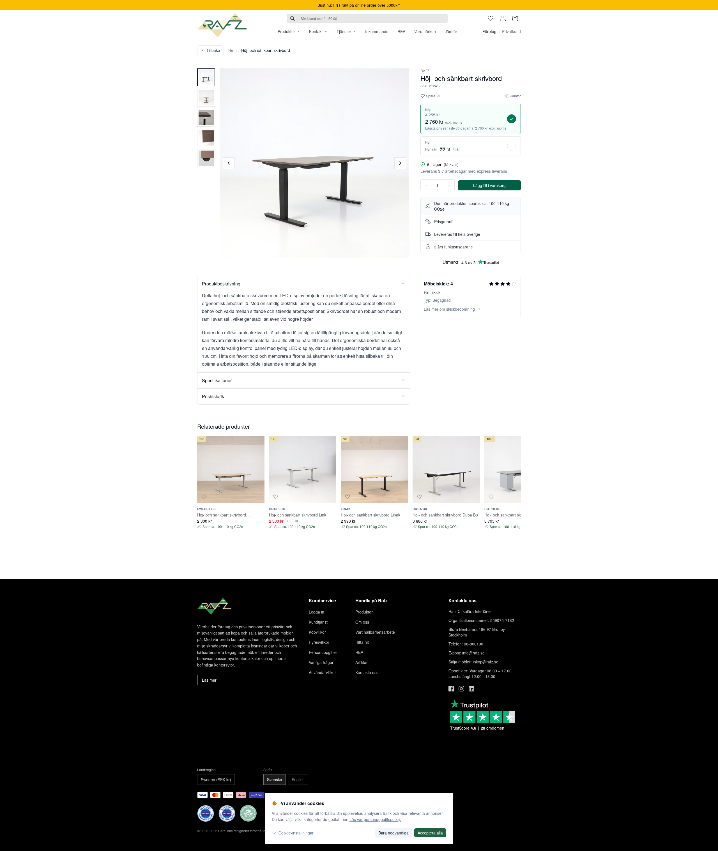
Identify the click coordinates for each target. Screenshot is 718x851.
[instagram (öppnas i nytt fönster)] (461, 688)
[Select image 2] (206, 98)
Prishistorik (213, 396)
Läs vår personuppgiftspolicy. (375, 819)
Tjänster (344, 31)
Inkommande (376, 31)
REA (401, 31)
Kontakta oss (366, 672)
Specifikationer (217, 380)
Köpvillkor (317, 632)
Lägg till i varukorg (489, 185)
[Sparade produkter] (490, 18)
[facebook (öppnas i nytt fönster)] (451, 688)
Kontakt (316, 31)
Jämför (451, 31)
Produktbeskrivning (221, 283)
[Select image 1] (206, 77)
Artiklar (361, 662)
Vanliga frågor (321, 662)
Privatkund (511, 31)
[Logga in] (502, 18)
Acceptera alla (430, 833)
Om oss (362, 622)
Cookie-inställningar (296, 833)
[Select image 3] (206, 118)
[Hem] (222, 25)
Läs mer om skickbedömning (449, 309)
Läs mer (209, 680)
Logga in (316, 612)
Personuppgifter (323, 652)
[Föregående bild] (228, 163)
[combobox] (367, 18)
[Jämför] (257, 496)
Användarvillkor (322, 672)
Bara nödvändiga (393, 833)
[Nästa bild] (400, 163)
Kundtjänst (318, 622)
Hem (232, 50)
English (298, 779)
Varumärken (425, 31)
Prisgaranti (443, 221)
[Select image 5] (206, 158)
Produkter (286, 31)
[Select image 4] (206, 138)
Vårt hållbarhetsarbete (375, 632)
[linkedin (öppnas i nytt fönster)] (471, 688)
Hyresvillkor (319, 642)
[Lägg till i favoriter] (203, 496)
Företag (489, 31)
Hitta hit (362, 642)
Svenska (274, 779)
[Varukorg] (515, 18)
